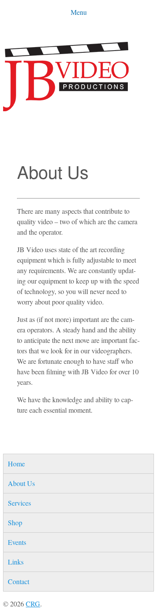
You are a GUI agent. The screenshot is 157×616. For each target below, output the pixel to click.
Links (16, 561)
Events (17, 542)
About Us (21, 483)
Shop (15, 522)
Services (19, 502)
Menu (79, 12)
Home (16, 463)
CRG (33, 603)
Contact (18, 581)
